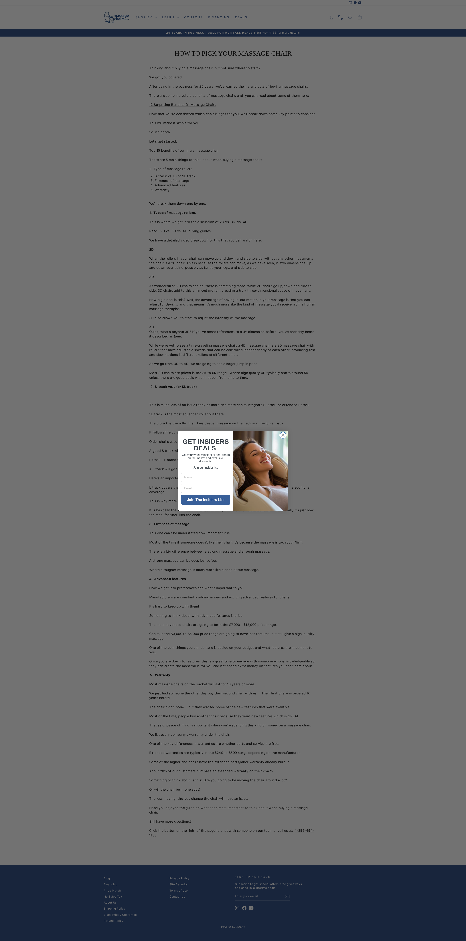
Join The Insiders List (206, 500)
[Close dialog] (283, 435)
